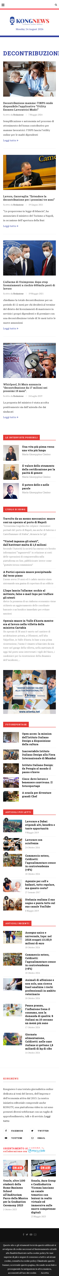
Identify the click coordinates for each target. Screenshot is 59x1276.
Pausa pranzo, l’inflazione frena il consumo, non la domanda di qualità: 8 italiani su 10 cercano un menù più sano (39, 1014)
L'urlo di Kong (15, 509)
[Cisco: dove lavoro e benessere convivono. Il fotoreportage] (11, 779)
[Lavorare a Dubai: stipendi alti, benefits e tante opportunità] (12, 826)
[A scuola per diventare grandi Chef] (11, 793)
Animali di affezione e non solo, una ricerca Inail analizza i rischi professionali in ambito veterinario (40, 987)
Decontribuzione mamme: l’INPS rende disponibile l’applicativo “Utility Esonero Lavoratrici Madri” (28, 106)
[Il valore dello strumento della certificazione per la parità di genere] (11, 466)
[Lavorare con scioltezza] (12, 844)
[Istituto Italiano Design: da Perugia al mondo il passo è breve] (11, 765)
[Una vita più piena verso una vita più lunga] (11, 447)
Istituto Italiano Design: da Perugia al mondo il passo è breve (37, 768)
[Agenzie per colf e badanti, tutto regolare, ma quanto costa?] (12, 885)
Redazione (18, 114)
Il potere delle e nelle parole (35, 486)
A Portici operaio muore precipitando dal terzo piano (27, 573)
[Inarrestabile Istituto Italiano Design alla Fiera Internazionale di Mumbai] (11, 751)
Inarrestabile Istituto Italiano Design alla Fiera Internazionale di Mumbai (39, 754)
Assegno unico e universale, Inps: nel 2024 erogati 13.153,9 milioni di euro (38, 938)
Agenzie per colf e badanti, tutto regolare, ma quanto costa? (40, 884)
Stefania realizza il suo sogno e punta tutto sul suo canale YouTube (40, 903)
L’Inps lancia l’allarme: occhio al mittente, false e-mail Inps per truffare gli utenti (28, 594)
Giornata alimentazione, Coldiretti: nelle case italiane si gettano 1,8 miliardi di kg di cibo (39, 1041)
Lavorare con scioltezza (33, 841)
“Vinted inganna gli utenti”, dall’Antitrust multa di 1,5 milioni (24, 543)
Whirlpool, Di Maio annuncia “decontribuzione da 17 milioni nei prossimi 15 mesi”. (25, 388)
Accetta (45, 1272)
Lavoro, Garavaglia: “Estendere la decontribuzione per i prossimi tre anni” (29, 198)
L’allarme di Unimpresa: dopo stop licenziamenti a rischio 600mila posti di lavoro (29, 285)
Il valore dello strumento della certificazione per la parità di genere (38, 469)
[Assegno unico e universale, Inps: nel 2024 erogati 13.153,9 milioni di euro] (12, 937)
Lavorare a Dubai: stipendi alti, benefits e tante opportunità (40, 825)
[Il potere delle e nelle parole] (11, 485)
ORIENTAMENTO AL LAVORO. (22, 1148)
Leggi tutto (9, 140)
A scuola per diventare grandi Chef (36, 794)
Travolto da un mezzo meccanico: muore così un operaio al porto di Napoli (29, 520)
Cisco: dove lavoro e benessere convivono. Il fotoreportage (37, 782)
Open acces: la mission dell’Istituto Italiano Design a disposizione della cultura (37, 739)
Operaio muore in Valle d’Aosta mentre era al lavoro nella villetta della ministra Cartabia (28, 624)
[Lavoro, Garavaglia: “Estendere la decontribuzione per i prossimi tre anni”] (29, 172)
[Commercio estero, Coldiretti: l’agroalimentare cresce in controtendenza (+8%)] (12, 860)
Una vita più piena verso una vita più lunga (38, 448)
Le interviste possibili (21, 437)
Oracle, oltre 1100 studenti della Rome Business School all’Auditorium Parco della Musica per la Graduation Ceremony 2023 (15, 1193)
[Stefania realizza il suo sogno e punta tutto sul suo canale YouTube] (12, 904)
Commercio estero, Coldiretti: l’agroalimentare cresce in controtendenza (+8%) (40, 862)
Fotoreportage (16, 724)
